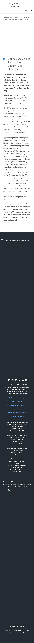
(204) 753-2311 (19, 444)
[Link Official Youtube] (23, 380)
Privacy (27, 630)
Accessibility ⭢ (17, 409)
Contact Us (17, 630)
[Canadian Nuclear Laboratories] (17, 5)
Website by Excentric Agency (17, 626)
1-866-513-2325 (23, 385)
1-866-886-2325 (22, 389)
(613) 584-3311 (19, 431)
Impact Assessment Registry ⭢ (17, 405)
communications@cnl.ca (19, 391)
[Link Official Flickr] (26, 380)
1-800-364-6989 (24, 387)
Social (12, 632)
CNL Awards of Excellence (11, 17)
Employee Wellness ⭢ (17, 416)
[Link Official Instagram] (16, 380)
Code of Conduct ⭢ (17, 401)
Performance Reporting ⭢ (17, 398)
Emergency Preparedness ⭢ (17, 412)
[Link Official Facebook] (9, 380)
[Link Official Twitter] (19, 380)
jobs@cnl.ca (23, 393)
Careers (7, 630)
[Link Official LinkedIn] (13, 380)
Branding (21, 632)
